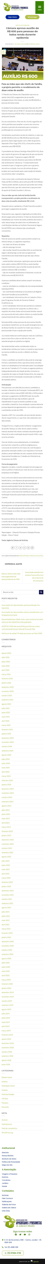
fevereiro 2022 (7, 882)
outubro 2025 (7, 695)
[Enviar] (41, 592)
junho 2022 (6, 865)
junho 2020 (6, 967)
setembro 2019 (7, 1005)
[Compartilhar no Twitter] (20, 548)
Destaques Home (8, 1086)
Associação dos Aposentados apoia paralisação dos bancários (21, 606)
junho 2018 (6, 1064)
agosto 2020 (6, 958)
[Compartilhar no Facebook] (16, 548)
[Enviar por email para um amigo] (24, 548)
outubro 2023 (7, 797)
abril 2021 (5, 924)
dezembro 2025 (8, 687)
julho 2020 (6, 963)
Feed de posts (7, 1124)
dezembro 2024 (8, 738)
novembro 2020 (8, 946)
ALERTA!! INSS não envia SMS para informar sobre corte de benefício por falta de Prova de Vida (21, 627)
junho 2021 (6, 916)
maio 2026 (6, 666)
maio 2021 (6, 920)
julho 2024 (6, 759)
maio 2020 (6, 971)
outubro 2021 (7, 899)
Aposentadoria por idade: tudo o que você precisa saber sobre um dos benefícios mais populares (22, 620)
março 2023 (6, 827)
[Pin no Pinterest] (28, 548)
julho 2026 (6, 657)
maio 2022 (6, 869)
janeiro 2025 (6, 734)
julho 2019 (6, 1013)
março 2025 (6, 725)
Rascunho (5, 1107)
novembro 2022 (8, 844)
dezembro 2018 (8, 1043)
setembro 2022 (7, 852)
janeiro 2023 (6, 835)
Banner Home (7, 1077)
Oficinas (5, 1098)
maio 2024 (6, 768)
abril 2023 (5, 823)
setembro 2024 (7, 751)
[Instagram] (29, 1235)
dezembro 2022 (8, 840)
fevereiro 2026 (7, 678)
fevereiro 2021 (7, 933)
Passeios (5, 1103)
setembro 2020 (7, 954)
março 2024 (6, 776)
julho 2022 (6, 861)
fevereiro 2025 (7, 729)
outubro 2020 (7, 950)
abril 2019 (5, 1026)
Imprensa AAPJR (34, 44)
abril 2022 (5, 874)
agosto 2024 (6, 755)
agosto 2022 (6, 857)
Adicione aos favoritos (36, 556)
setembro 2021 (7, 903)
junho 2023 (6, 814)
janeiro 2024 (6, 784)
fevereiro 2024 (7, 780)
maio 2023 (6, 818)
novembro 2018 (8, 1047)
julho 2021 (6, 912)
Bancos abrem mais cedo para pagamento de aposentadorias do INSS (11, 576)
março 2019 (6, 1030)
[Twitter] (20, 1235)
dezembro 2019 (8, 992)
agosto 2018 (6, 1060)
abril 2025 (5, 721)
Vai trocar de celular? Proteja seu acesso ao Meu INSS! (22, 633)
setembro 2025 (7, 700)
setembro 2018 (7, 1056)
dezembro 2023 (8, 789)
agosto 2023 (6, 806)
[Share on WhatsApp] (12, 548)
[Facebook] (16, 1235)
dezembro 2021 (8, 890)
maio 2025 (6, 717)
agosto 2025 (6, 704)
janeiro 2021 (6, 937)
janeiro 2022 (6, 886)
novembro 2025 (8, 691)
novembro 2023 (8, 793)
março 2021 (6, 929)
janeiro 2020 (6, 988)
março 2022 (6, 878)
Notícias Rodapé (22, 25)
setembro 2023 (7, 801)
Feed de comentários (9, 1128)
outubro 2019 (7, 1001)
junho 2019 (6, 1018)
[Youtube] (25, 1235)
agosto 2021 (6, 907)
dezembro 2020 (8, 941)
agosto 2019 (6, 1009)
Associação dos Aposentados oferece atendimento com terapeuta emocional (22, 613)
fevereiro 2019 (7, 1035)
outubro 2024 (7, 746)
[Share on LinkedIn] (32, 548)
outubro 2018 (7, 1052)
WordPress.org (7, 1132)
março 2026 (6, 674)
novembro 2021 (8, 895)
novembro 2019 (8, 997)
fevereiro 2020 (7, 984)
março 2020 (6, 980)
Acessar (5, 1120)
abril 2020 (5, 975)
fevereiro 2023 (7, 831)
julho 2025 (6, 708)
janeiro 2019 (6, 1039)
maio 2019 (6, 1022)
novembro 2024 (8, 742)
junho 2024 (6, 763)
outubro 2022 (7, 848)
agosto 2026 (6, 653)
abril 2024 (5, 772)
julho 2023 (6, 810)
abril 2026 (5, 670)
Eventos (5, 1090)
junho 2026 (6, 661)
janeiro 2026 (6, 683)
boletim (5, 1081)
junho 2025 (6, 712)
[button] (39, 7)
